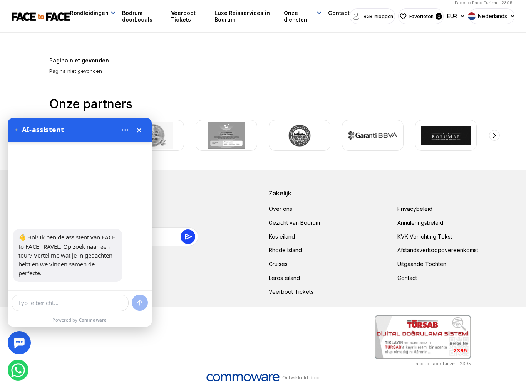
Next (494, 135)
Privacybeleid (414, 208)
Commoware (93, 320)
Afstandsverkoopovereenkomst (437, 250)
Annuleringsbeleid (420, 222)
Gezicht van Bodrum (294, 222)
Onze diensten (295, 16)
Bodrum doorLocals (137, 16)
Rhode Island (285, 250)
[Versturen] (140, 303)
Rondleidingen (89, 13)
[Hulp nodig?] (19, 342)
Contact (339, 13)
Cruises (278, 264)
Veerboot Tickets (183, 16)
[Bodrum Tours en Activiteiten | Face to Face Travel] (41, 16)
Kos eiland (282, 236)
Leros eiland (284, 277)
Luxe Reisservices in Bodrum (242, 16)
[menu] (125, 129)
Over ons (280, 208)
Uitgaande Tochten (421, 264)
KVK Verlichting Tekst (424, 236)
